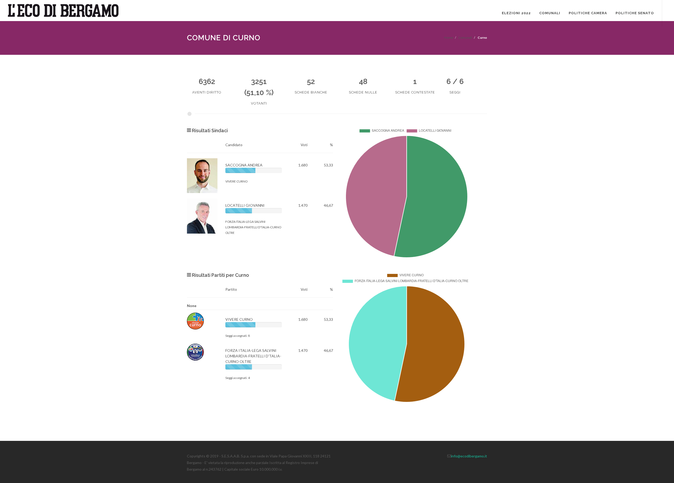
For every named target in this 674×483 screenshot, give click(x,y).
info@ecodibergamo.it (469, 456)
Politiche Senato (635, 13)
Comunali (549, 13)
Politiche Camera (588, 13)
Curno (482, 38)
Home (448, 38)
